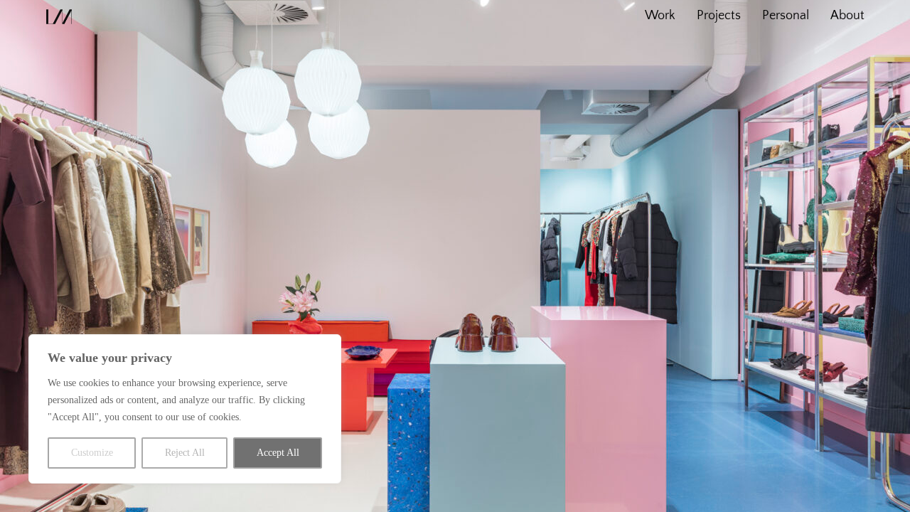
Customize (92, 452)
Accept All (278, 452)
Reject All (185, 452)
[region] (184, 409)
